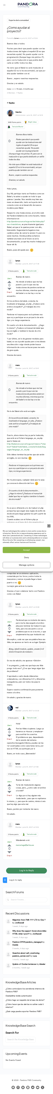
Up (9, 282)
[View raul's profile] (10, 708)
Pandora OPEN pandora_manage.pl (27, 942)
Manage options (26, 565)
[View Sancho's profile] (10, 113)
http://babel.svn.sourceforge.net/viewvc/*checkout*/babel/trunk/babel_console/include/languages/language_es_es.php (26, 447)
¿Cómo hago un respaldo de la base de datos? (25, 1000)
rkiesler (42, 964)
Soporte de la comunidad (19, 20)
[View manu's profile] (10, 366)
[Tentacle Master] (8, 126)
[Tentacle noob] (23, 271)
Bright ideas (32, 122)
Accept (26, 550)
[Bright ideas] (25, 122)
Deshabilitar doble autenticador (19, 996)
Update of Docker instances (24, 964)
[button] (49, 526)
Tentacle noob (31, 271)
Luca (35, 956)
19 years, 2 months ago (25, 89)
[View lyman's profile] (10, 261)
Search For (12, 1032)
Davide (15, 945)
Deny (26, 557)
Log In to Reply (26, 871)
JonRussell (19, 923)
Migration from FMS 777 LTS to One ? (29, 920)
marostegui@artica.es (25, 845)
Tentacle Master (17, 126)
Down (9, 289)
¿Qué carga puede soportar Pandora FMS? (24, 1011)
